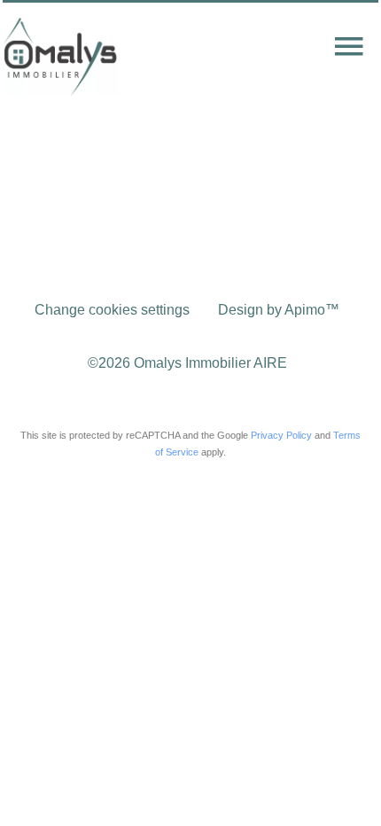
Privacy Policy (281, 435)
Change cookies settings (112, 309)
